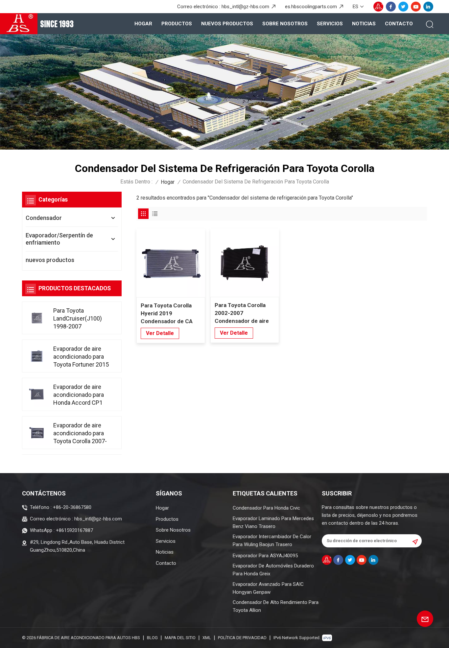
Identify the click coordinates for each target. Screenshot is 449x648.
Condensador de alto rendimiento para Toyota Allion (276, 606)
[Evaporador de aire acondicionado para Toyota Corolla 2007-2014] (37, 432)
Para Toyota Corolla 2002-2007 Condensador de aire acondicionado (242, 313)
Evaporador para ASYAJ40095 (265, 556)
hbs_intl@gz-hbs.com (245, 7)
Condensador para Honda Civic (266, 508)
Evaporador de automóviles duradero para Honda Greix (273, 570)
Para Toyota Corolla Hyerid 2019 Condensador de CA (167, 313)
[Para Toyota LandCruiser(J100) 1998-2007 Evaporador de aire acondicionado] (37, 318)
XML (206, 637)
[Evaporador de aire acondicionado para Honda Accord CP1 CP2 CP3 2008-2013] (37, 394)
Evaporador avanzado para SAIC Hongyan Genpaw (268, 588)
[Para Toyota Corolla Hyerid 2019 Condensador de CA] (170, 262)
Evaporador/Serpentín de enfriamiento (59, 239)
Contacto (399, 24)
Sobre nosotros (285, 24)
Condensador (44, 217)
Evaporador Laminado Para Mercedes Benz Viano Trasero (273, 522)
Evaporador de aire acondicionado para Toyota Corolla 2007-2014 (80, 433)
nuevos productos (227, 24)
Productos (176, 24)
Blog (152, 637)
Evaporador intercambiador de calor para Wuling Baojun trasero (272, 540)
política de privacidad (242, 637)
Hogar (143, 24)
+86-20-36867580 (72, 507)
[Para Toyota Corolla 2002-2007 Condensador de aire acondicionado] (244, 262)
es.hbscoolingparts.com (311, 7)
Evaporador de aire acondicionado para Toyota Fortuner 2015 (81, 356)
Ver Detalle (160, 333)
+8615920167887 (74, 530)
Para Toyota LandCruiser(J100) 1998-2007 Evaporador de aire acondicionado (77, 318)
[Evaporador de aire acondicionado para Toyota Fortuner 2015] (37, 356)
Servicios (330, 24)
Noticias (364, 24)
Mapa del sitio (180, 637)
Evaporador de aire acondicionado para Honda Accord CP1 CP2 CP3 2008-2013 (79, 395)
